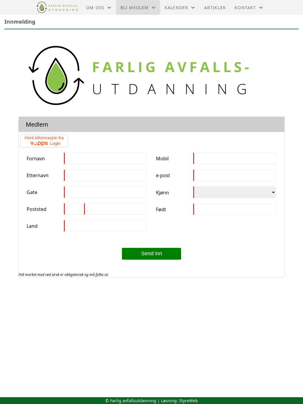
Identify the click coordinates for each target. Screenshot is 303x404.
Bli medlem (134, 7)
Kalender (176, 7)
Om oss (95, 7)
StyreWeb (188, 400)
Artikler (215, 7)
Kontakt (245, 7)
